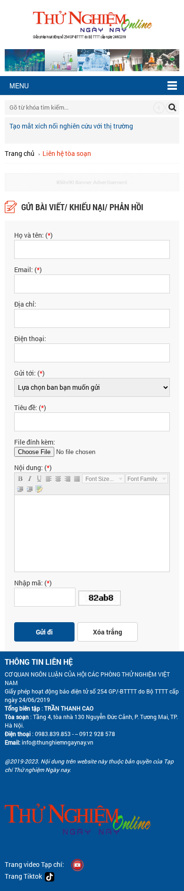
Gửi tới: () (29, 372)
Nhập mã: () (33, 582)
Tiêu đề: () (30, 407)
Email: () (28, 269)
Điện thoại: (30, 338)
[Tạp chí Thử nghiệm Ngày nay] (92, 23)
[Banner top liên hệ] (92, 181)
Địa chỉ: (25, 304)
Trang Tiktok (25, 876)
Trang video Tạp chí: (34, 864)
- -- (74, 733)
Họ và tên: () (33, 235)
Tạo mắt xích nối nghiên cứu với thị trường (71, 125)
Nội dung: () (33, 467)
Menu (19, 85)
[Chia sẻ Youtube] (77, 864)
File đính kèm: (34, 441)
